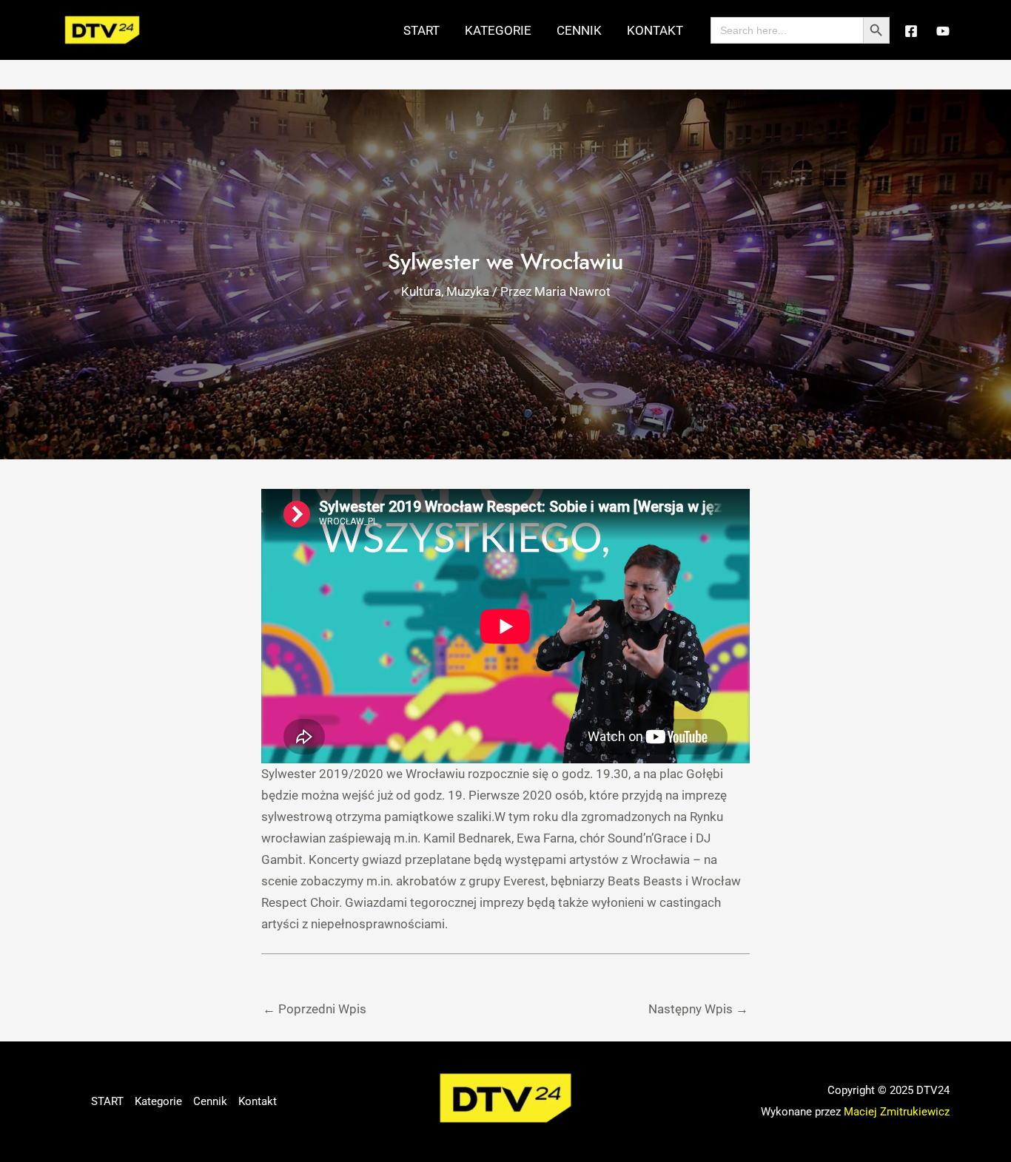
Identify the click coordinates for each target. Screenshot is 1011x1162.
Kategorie (498, 30)
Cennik (579, 30)
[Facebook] (911, 31)
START (421, 30)
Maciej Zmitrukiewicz (897, 1111)
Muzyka (467, 291)
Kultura (421, 291)
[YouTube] (943, 31)
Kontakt (655, 30)
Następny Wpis (698, 1008)
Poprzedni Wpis (314, 1008)
